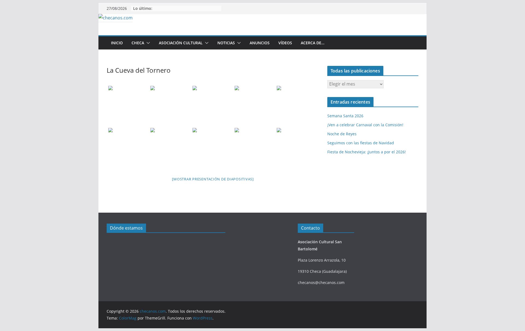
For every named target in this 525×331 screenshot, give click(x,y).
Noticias (226, 42)
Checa (138, 42)
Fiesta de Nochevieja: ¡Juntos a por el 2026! (366, 151)
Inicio (117, 42)
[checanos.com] (115, 18)
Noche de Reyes (342, 133)
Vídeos (285, 42)
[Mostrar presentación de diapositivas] (213, 179)
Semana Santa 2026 (345, 115)
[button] (147, 43)
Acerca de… (312, 42)
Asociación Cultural (181, 42)
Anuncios (260, 42)
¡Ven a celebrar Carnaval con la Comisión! (365, 124)
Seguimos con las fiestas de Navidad (360, 142)
